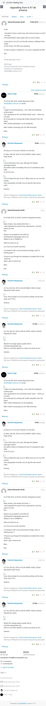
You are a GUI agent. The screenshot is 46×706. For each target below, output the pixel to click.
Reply (6, 84)
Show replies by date (38, 90)
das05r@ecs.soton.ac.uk (12, 103)
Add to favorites (8, 667)
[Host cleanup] (1, 6)
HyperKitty (23, 703)
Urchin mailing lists (14, 2)
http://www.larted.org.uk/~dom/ (30, 195)
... (5, 107)
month (29, 17)
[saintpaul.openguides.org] (44, 6)
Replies (14, 17)
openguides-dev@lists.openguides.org (13, 657)
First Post (5, 17)
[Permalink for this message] (44, 82)
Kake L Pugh (12, 94)
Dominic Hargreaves (15, 143)
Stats (22, 17)
